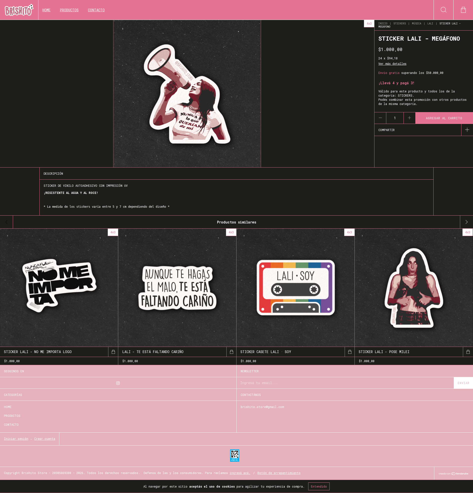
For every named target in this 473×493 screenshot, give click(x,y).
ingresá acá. (240, 473)
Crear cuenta (44, 439)
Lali (430, 23)
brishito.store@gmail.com (262, 407)
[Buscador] (443, 10)
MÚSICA (416, 23)
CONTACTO (96, 10)
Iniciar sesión (16, 439)
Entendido (319, 486)
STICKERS (399, 23)
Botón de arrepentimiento (279, 473)
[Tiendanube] (453, 474)
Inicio (382, 23)
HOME (46, 10)
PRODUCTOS (69, 10)
